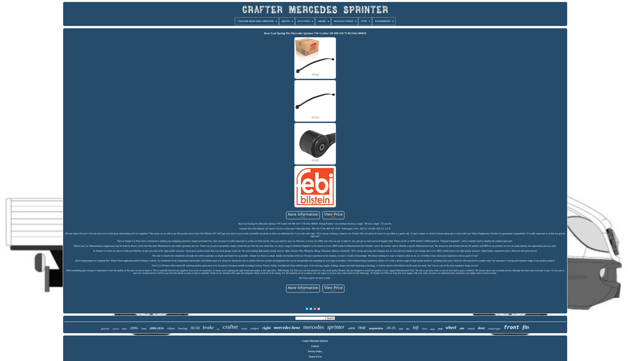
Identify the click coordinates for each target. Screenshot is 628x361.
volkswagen (494, 328)
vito (218, 329)
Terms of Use (315, 356)
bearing (182, 328)
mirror (244, 328)
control (116, 328)
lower (124, 328)
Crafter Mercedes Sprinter (315, 341)
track (401, 329)
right (266, 328)
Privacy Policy (315, 351)
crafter (230, 327)
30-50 (195, 328)
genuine (105, 328)
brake (208, 327)
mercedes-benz (287, 327)
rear (362, 327)
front (511, 327)
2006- (134, 328)
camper (254, 328)
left (416, 327)
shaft (440, 328)
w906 (351, 328)
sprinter (336, 327)
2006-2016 (157, 328)
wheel (451, 327)
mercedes (313, 327)
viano (424, 328)
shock (432, 329)
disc (408, 329)
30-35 (391, 328)
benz (144, 328)
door (481, 328)
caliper (171, 328)
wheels (471, 328)
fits (526, 327)
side (462, 328)
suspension (376, 328)
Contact (315, 346)
